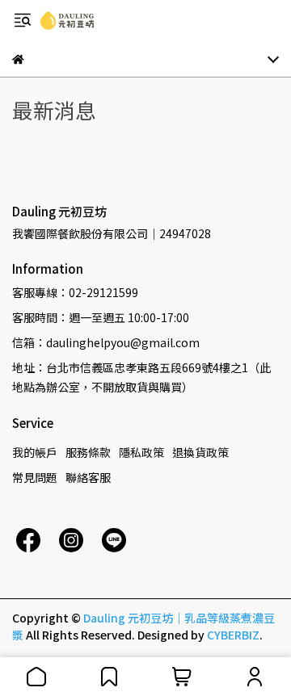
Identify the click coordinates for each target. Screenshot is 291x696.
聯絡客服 (88, 477)
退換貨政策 (200, 452)
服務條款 (88, 452)
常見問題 (34, 477)
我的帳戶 (34, 452)
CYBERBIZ (233, 635)
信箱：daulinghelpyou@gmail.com (106, 342)
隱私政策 (141, 452)
